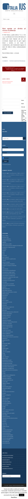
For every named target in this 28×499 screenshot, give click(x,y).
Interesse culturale (7, 323)
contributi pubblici (6, 278)
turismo (4, 421)
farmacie (4, 305)
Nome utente (5, 147)
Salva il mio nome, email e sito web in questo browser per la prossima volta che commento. (23, 116)
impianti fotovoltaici (7, 313)
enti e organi (5, 300)
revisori (4, 385)
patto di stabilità (6, 351)
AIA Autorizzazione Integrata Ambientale (12, 245)
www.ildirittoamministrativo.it (7, 468)
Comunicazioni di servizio (8, 274)
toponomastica (6, 416)
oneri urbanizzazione (7, 332)
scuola (4, 393)
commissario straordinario (9, 270)
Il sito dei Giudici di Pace (6, 462)
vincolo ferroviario (6, 431)
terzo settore (5, 411)
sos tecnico (5, 405)
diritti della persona (7, 290)
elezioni (4, 298)
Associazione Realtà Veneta (7, 457)
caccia (4, 260)
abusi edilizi (5, 235)
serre (3, 396)
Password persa (6, 164)
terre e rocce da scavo (8, 410)
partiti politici (5, 348)
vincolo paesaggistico (7, 438)
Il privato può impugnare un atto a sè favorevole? (19, 69)
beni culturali (5, 257)
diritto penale (5, 293)
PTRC (4, 373)
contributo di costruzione (8, 280)
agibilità (4, 242)
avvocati (4, 255)
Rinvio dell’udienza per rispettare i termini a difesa (9, 69)
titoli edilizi (4, 415)
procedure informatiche (8, 366)
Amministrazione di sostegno (7, 455)
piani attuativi (5, 357)
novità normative (6, 330)
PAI (3, 342)
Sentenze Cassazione (6, 464)
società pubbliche (6, 403)
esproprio (4, 303)
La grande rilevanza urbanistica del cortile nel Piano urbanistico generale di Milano (13, 218)
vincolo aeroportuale (7, 430)
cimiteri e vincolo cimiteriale (9, 265)
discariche (5, 295)
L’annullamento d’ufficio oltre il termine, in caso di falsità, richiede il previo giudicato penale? (13, 174)
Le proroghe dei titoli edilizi (15, 209)
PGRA (4, 355)
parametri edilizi (6, 343)
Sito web (23, 107)
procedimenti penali (7, 363)
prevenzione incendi (7, 361)
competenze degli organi (8, 272)
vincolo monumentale (7, 436)
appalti (4, 250)
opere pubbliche (6, 333)
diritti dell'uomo (6, 288)
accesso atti (5, 237)
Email (22, 103)
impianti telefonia (6, 315)
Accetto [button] (21, 495)
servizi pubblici (6, 398)
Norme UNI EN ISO (7, 327)
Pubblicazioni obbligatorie (8, 375)
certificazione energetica (8, 264)
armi (3, 252)
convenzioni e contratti (8, 284)
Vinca (3, 428)
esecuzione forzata (7, 302)
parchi (3, 347)
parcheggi (4, 345)
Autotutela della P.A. (6, 459)
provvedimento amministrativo (10, 370)
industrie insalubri (6, 320)
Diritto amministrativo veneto (9, 292)
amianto (4, 249)
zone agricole (5, 441)
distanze (4, 297)
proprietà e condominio (8, 368)
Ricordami (6, 158)
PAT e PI (4, 350)
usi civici (4, 423)
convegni (4, 282)
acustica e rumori (6, 240)
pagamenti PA (5, 340)
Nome (22, 100)
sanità (3, 390)
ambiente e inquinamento (8, 247)
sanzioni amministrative (8, 391)
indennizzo (5, 318)
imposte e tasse (6, 317)
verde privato (5, 426)
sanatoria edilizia (6, 388)
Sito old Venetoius (5, 466)
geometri (4, 310)
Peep (3, 353)
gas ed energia (6, 308)
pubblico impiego (6, 376)
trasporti (4, 420)
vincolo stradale (6, 439)
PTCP (3, 371)
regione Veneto (6, 383)
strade (4, 406)
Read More (14, 497)
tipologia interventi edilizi (8, 413)
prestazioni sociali (6, 360)
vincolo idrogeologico (7, 434)
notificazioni (5, 328)
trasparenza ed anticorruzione (9, 418)
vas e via (4, 425)
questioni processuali (19, 60)
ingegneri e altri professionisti (9, 322)
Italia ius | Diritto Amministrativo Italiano (16, 485)
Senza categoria (6, 395)
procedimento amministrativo (9, 365)
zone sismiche (6, 443)
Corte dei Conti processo (8, 285)
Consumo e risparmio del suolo (10, 277)
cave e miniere (6, 262)
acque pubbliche (6, 239)
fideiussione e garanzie (8, 307)
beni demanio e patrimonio (9, 259)
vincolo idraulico (6, 433)
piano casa (5, 358)
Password (4, 152)
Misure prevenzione (7, 325)
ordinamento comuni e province (10, 337)
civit (3, 267)
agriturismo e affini (7, 244)
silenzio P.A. (5, 400)
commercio (5, 269)
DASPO (4, 287)
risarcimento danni (7, 386)
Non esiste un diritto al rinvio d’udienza (14, 29)
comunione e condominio (8, 275)
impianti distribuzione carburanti (10, 312)
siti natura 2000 (6, 401)
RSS (14, 13)
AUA (3, 254)
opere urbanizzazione (7, 335)
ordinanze (4, 338)
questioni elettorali (6, 378)
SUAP (3, 408)
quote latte (5, 381)
